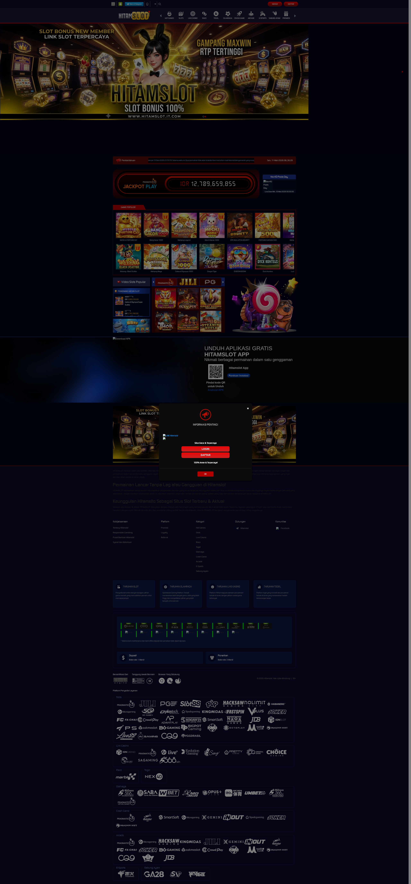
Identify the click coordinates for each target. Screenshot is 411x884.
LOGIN (205, 449)
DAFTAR (205, 455)
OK (205, 474)
